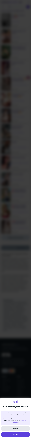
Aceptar (15, 434)
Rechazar (15, 428)
